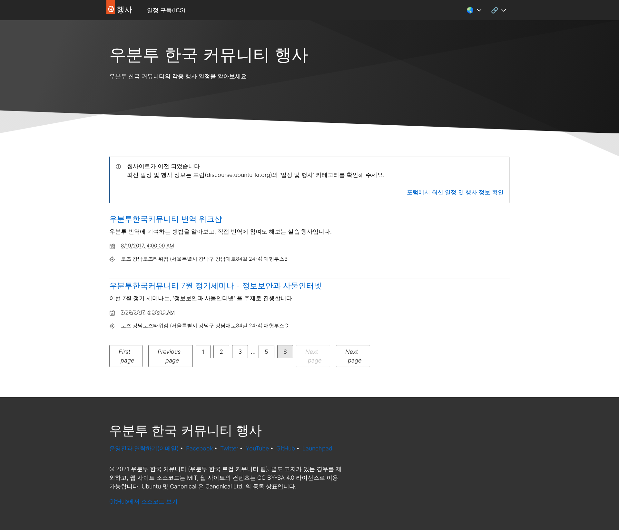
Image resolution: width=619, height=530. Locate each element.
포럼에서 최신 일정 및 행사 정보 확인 (455, 192)
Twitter (229, 448)
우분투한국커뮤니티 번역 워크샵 (165, 219)
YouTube (257, 448)
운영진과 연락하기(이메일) (144, 448)
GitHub (285, 448)
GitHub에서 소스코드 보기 (143, 501)
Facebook (199, 448)
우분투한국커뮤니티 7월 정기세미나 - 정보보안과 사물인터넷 (215, 285)
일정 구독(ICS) (166, 10)
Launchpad (317, 448)
